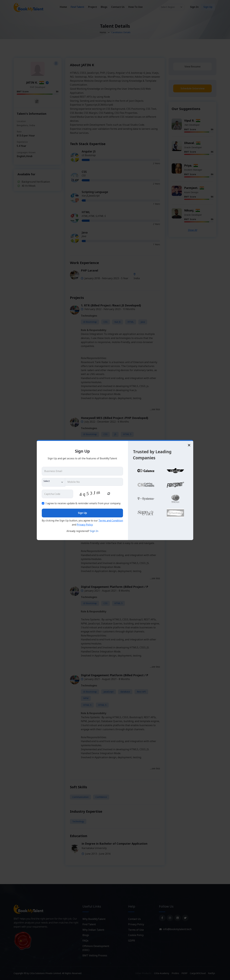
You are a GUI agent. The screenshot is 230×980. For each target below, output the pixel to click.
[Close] (189, 445)
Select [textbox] (46, 481)
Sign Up (82, 513)
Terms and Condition (110, 520)
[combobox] (53, 482)
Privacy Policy (85, 524)
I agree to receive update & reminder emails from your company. (83, 503)
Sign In (94, 531)
